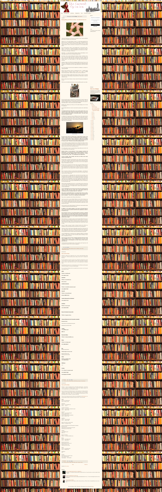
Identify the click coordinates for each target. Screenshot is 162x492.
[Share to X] (70, 379)
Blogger (92, 486)
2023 (92, 123)
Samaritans (79, 462)
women (68, 249)
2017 (92, 131)
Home (62, 13)
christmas (65, 462)
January (93, 118)
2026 (92, 104)
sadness (77, 462)
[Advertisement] (95, 46)
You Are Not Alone (65, 253)
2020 (92, 127)
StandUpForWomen (64, 249)
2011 (92, 139)
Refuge (82, 248)
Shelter (82, 462)
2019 (92, 128)
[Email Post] (63, 247)
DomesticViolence (66, 248)
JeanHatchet (77, 248)
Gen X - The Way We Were (95, 108)
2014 (92, 135)
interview (75, 248)
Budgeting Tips (77, 13)
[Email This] (65, 247)
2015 (92, 134)
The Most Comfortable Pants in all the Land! (72, 475)
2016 (92, 132)
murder (80, 248)
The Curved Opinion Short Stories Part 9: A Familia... (96, 110)
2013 (92, 136)
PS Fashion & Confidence (87, 13)
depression (68, 462)
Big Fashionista (84, 396)
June (92, 113)
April (93, 116)
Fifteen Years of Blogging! (94, 88)
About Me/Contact (66, 13)
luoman (87, 486)
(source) (80, 71)
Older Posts (86, 464)
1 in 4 (66, 52)
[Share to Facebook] (67, 247)
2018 (92, 130)
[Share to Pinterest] (68, 247)
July (92, 112)
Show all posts (80, 16)
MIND (72, 462)
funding (69, 248)
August (93, 105)
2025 (92, 120)
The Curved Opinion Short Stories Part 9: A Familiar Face (73, 471)
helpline (70, 462)
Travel (82, 13)
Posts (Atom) (67, 466)
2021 (92, 126)
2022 (92, 124)
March (93, 117)
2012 (92, 138)
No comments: (64, 379)
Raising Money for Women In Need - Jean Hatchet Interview (74, 19)
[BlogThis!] (66, 247)
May (92, 114)
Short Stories (72, 13)
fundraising (72, 248)
